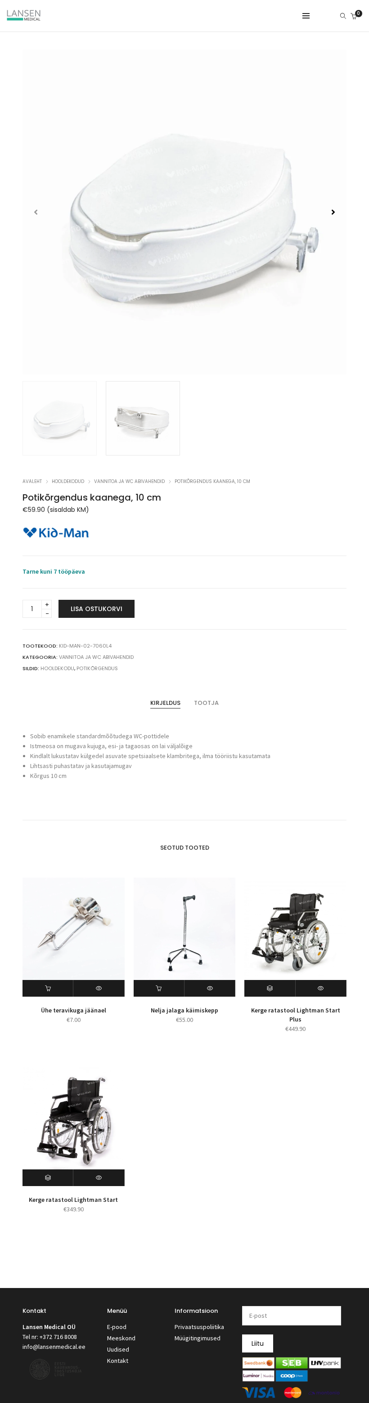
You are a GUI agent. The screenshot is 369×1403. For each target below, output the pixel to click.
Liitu (258, 1343)
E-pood (116, 1327)
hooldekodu (57, 668)
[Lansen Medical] (23, 17)
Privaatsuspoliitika (199, 1327)
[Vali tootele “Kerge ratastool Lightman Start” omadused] (47, 1177)
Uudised (118, 1349)
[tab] (165, 703)
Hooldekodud (68, 481)
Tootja (206, 703)
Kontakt (117, 1361)
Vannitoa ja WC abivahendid (129, 481)
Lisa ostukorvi (96, 608)
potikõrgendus (97, 668)
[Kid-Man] (56, 532)
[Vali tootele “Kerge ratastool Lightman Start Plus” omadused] (269, 988)
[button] (333, 212)
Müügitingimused (197, 1338)
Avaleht (32, 481)
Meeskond (121, 1338)
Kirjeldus (165, 703)
